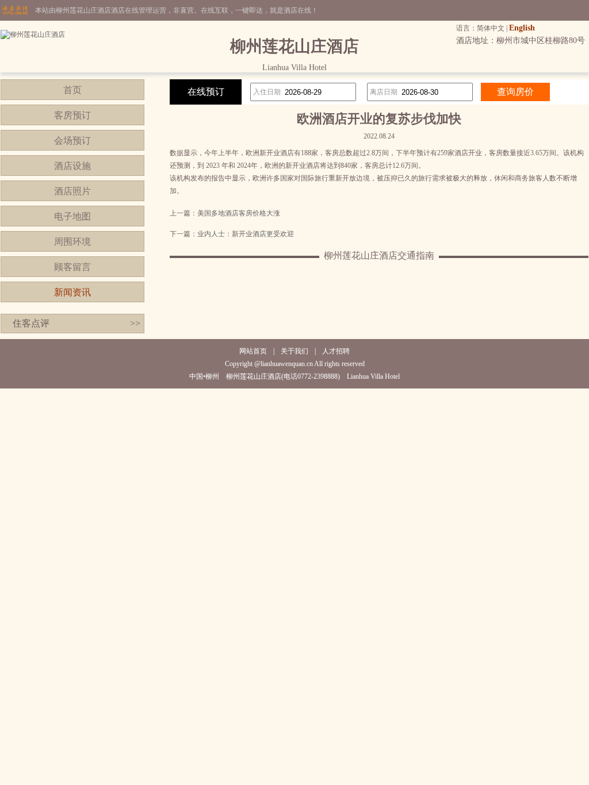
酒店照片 (72, 191)
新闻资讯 (72, 292)
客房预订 (72, 115)
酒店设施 (72, 166)
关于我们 (294, 351)
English (522, 28)
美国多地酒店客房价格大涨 (238, 213)
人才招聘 (336, 351)
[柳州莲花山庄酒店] (33, 34)
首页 (72, 90)
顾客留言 (72, 267)
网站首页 (253, 351)
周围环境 (72, 242)
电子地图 (72, 216)
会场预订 (72, 140)
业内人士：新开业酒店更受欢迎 (245, 234)
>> (135, 323)
